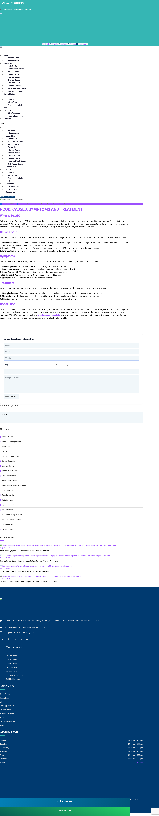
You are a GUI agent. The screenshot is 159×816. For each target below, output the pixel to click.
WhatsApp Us (65, 810)
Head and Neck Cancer (10, 481)
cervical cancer (8, 466)
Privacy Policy (5, 710)
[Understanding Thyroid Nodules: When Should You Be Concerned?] (37, 566)
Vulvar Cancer (13, 72)
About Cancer (13, 61)
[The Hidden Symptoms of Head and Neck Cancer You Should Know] (60, 545)
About (6, 55)
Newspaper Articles (16, 105)
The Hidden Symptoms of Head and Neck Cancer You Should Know (25, 551)
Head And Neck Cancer (17, 88)
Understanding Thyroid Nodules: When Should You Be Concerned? (24, 571)
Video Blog (12, 102)
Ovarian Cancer (14, 80)
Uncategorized (7, 524)
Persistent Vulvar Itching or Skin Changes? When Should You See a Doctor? (28, 582)
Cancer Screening (8, 461)
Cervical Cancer (14, 86)
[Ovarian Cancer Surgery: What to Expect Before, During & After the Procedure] (56, 556)
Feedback (7, 111)
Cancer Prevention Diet (11, 456)
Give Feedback (14, 113)
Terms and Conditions (8, 714)
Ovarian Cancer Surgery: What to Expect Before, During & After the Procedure (29, 561)
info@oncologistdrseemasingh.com (7, 632)
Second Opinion (10, 94)
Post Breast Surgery (10, 495)
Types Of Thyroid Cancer (11, 519)
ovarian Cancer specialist (49, 315)
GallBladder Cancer (9, 476)
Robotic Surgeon (15, 66)
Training (3, 725)
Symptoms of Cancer (10, 505)
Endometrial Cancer (16, 69)
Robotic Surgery (8, 500)
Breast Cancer (13, 74)
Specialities (8, 63)
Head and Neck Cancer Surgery (14, 485)
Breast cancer (7, 437)
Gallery (11, 99)
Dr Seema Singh (25, 204)
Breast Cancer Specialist (11, 442)
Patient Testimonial (15, 116)
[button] (42, 123)
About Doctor (13, 58)
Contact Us (8, 119)
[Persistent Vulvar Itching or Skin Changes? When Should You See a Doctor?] (41, 576)
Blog (5, 108)
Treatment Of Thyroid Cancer (13, 515)
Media (6, 97)
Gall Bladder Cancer (16, 91)
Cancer (4, 451)
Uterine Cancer (14, 83)
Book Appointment (7, 706)
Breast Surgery (7, 447)
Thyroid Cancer (14, 77)
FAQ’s (2, 717)
